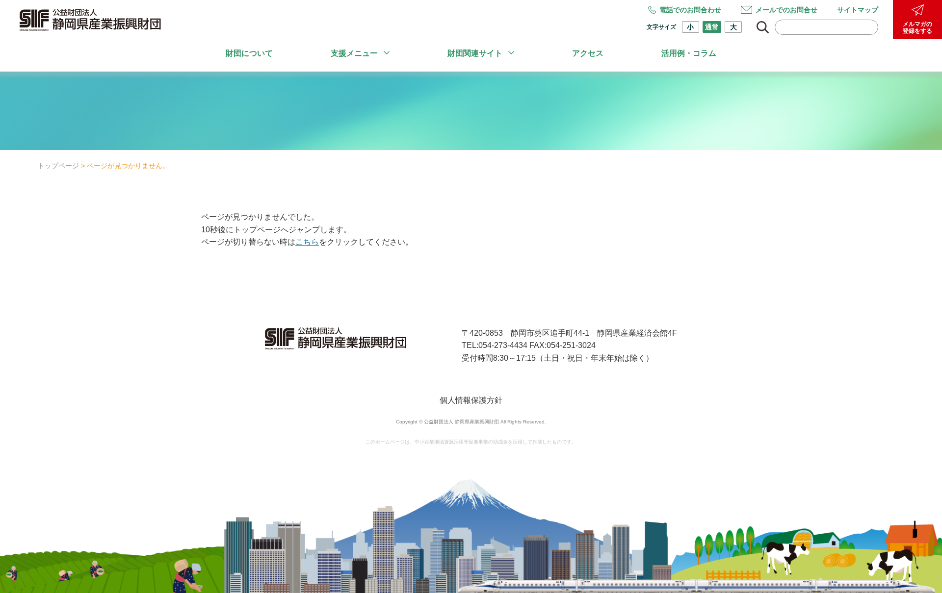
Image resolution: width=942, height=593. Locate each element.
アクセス (587, 53)
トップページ (58, 166)
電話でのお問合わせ (690, 10)
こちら (307, 242)
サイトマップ (857, 10)
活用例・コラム (688, 53)
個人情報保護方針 (471, 400)
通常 (712, 27)
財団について (249, 53)
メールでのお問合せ (786, 10)
